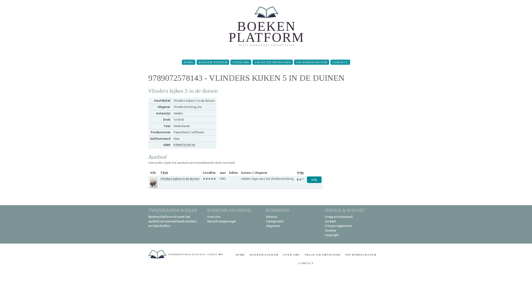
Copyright (332, 235)
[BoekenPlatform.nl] (266, 28)
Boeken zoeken (213, 62)
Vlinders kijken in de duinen (180, 178)
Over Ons (241, 62)
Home (188, 62)
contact (212, 254)
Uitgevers (273, 226)
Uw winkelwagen (311, 62)
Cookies (330, 230)
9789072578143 (184, 145)
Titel (164, 172)
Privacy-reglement (338, 226)
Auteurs (271, 216)
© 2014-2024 (198, 254)
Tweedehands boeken (172, 210)
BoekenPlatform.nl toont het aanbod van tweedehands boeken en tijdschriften (172, 221)
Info (314, 179)
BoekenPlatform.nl (229, 210)
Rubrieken (277, 210)
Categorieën (275, 221)
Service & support (345, 210)
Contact (340, 62)
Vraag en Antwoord (273, 62)
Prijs (300, 172)
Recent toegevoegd (221, 221)
